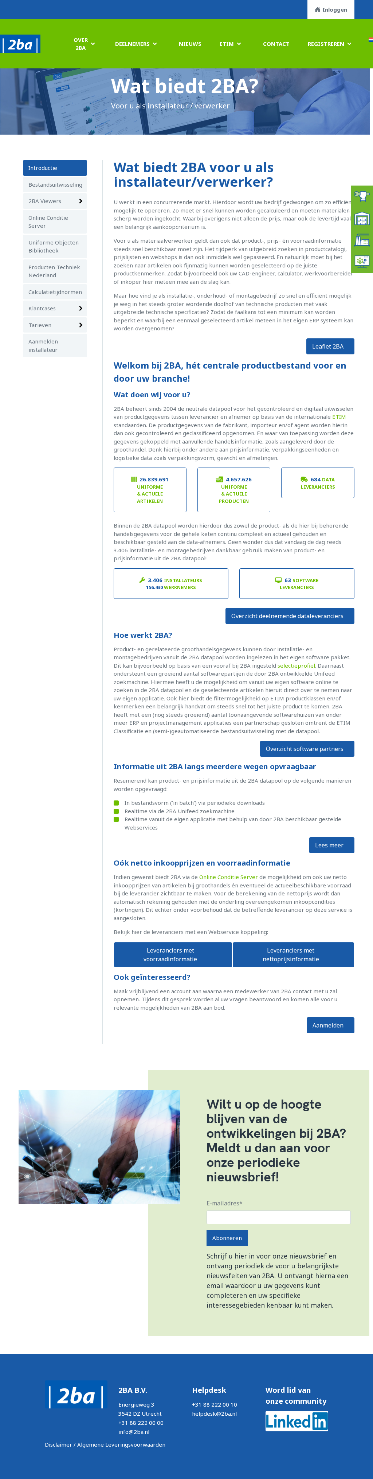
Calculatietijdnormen (55, 291)
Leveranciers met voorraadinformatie (170, 954)
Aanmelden (328, 1025)
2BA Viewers (44, 200)
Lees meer (329, 845)
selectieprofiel (296, 665)
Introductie (42, 167)
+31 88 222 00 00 (141, 1422)
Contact (276, 43)
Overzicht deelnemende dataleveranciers (287, 616)
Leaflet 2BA (327, 346)
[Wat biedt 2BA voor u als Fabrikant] (362, 239)
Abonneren (227, 1237)
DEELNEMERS (132, 43)
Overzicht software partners (304, 749)
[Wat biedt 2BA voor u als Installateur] (362, 195)
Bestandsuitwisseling (55, 184)
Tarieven (39, 325)
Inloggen (334, 9)
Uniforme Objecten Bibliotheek (53, 246)
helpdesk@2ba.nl (214, 1413)
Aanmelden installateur (43, 345)
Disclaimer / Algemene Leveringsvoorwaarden (105, 1444)
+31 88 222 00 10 (214, 1404)
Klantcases (42, 308)
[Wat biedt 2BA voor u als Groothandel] (362, 217)
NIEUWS (190, 43)
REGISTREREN (326, 43)
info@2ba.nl (133, 1431)
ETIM (227, 43)
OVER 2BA (81, 44)
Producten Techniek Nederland (54, 271)
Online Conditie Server (48, 222)
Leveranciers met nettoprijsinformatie (291, 954)
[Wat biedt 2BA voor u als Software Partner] (362, 261)
